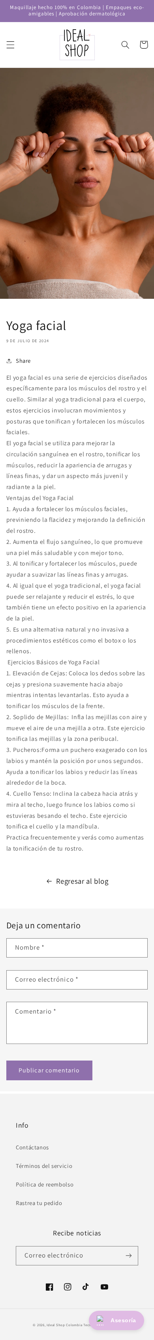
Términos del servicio (44, 1165)
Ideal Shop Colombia (64, 1325)
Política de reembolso (44, 1184)
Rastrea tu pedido (39, 1203)
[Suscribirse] (129, 1255)
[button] (10, 45)
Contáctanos (32, 1147)
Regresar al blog (82, 881)
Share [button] (23, 360)
